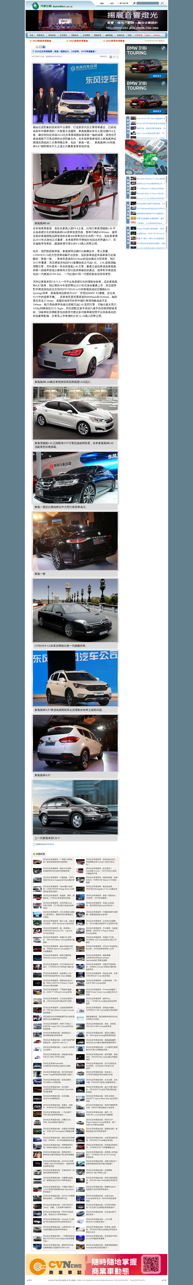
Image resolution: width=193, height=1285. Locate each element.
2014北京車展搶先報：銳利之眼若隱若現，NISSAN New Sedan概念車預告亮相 (102, 1180)
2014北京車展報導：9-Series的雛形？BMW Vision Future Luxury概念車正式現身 (101, 992)
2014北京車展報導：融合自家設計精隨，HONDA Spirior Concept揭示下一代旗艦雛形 (58, 948)
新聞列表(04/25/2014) (45, 844)
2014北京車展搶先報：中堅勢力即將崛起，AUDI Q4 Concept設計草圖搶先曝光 (59, 1131)
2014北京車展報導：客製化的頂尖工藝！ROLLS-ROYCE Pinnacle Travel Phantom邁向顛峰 (58, 983)
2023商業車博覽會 (115, 41)
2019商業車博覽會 (42, 41)
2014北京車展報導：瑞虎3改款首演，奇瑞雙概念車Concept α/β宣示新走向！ (101, 862)
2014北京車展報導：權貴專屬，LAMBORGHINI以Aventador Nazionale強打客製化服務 (99, 957)
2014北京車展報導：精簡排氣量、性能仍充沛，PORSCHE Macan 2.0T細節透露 (102, 880)
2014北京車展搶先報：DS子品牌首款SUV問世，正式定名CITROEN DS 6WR (101, 1065)
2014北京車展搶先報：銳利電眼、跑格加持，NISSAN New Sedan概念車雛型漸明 (102, 1057)
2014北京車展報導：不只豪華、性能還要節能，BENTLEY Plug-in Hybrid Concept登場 (102, 930)
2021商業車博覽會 (78, 41)
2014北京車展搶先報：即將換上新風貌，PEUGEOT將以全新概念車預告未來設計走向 (101, 1229)
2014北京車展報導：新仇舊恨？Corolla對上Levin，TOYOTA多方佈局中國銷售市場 (101, 871)
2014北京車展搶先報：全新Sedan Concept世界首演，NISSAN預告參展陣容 (101, 1198)
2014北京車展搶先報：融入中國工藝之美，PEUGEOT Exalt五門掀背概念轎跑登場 (102, 1089)
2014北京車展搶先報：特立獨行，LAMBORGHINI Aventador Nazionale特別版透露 (58, 1089)
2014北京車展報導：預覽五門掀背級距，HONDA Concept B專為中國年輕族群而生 (101, 966)
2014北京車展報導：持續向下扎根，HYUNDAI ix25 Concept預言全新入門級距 (101, 939)
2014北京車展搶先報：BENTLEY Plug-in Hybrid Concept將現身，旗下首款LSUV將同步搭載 (101, 1122)
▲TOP (29, 1280)
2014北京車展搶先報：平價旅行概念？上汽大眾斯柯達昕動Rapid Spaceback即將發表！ (59, 1189)
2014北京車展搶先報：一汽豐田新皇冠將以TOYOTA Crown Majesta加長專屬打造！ (59, 1238)
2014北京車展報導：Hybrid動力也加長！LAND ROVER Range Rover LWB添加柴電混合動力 (58, 889)
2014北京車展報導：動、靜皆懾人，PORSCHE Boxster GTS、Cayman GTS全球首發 (58, 930)
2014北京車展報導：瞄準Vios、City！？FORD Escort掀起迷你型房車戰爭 (101, 1001)
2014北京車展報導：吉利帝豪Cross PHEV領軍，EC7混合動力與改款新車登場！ (58, 905)
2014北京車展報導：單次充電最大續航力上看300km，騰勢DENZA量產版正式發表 (59, 914)
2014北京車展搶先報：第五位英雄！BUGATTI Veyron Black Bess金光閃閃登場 (102, 1098)
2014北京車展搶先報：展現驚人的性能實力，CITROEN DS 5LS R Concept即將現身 (102, 1154)
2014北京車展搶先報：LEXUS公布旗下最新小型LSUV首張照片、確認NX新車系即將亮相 (58, 1163)
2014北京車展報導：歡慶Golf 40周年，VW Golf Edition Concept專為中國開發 (59, 939)
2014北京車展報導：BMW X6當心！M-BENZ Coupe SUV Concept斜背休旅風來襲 (58, 1026)
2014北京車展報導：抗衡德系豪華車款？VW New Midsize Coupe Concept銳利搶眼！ (58, 1010)
